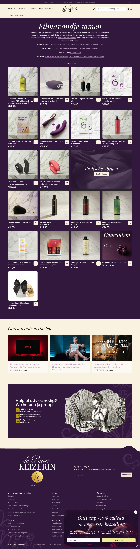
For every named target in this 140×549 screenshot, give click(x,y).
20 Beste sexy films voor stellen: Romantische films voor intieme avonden (25, 367)
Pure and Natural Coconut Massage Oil (50, 223)
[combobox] (111, 9)
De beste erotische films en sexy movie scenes (86, 57)
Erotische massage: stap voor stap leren (19, 142)
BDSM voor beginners (16, 523)
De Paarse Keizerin (19, 544)
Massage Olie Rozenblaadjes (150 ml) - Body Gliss (113, 142)
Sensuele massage (83, 44)
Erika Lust (94, 32)
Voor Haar (55, 496)
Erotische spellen (68, 44)
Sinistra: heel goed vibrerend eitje (82, 100)
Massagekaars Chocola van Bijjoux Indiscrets (19, 304)
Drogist (54, 506)
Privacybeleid (41, 544)
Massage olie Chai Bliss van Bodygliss (81, 223)
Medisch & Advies (102, 496)
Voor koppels (57, 48)
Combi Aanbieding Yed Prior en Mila (51, 142)
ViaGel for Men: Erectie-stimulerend (80, 142)
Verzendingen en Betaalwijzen (19, 506)
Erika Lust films (55, 44)
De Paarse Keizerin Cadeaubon (114, 262)
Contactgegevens (55, 544)
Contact (11, 496)
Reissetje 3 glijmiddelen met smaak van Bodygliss (50, 263)
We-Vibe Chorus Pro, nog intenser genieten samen (18, 183)
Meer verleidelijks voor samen (74, 48)
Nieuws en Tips (101, 506)
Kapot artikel (13, 502)
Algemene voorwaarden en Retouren (22, 512)
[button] (70, 63)
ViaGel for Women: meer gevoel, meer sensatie (111, 100)
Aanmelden (126, 475)
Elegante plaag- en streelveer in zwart (19, 223)
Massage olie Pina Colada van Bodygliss (82, 263)
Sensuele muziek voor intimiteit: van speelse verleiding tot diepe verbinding (111, 367)
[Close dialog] (135, 512)
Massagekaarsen (97, 44)
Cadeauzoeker (66, 40)
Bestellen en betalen (16, 509)
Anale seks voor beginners (18, 536)
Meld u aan (119, 540)
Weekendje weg (92, 48)
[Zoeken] (98, 9)
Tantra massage (14, 529)
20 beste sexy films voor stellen (56, 57)
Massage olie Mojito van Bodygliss (111, 223)
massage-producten (93, 35)
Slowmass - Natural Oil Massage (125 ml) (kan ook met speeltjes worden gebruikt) (20, 101)
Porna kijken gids (14, 526)
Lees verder (23, 370)
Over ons (11, 499)
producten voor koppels (67, 38)
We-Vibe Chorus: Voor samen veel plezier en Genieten (51, 183)
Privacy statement (15, 515)
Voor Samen (56, 502)
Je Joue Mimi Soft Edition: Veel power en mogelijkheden (51, 100)
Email (69, 536)
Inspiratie (99, 502)
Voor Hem (55, 499)
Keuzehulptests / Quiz (104, 499)
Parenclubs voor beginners (18, 533)
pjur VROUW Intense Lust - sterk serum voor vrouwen (20, 263)
